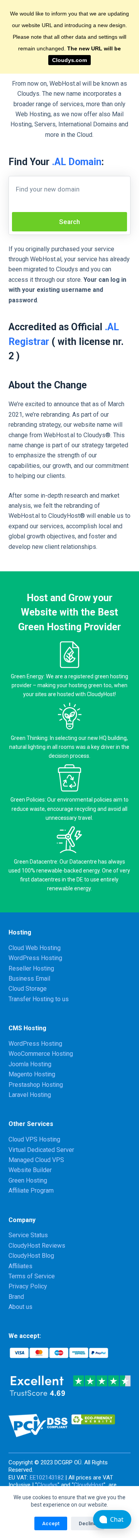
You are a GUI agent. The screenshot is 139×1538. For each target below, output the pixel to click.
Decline (88, 1523)
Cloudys (47, 1484)
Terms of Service (31, 1276)
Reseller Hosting (31, 968)
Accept (50, 1523)
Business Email (29, 978)
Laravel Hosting (29, 1094)
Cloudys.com (69, 60)
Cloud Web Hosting (34, 948)
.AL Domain (77, 161)
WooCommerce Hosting (40, 1053)
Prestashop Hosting (35, 1084)
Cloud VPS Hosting (34, 1139)
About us (20, 1306)
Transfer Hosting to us (38, 999)
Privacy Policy (27, 1286)
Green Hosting (27, 1180)
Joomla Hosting (29, 1064)
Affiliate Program (31, 1190)
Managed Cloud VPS (36, 1160)
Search (69, 222)
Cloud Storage (27, 988)
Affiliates (20, 1266)
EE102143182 (47, 1477)
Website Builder (30, 1170)
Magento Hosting (31, 1074)
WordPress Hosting (35, 958)
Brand (16, 1296)
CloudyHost (88, 1484)
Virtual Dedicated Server (41, 1150)
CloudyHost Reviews (36, 1245)
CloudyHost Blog (31, 1255)
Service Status (28, 1235)
